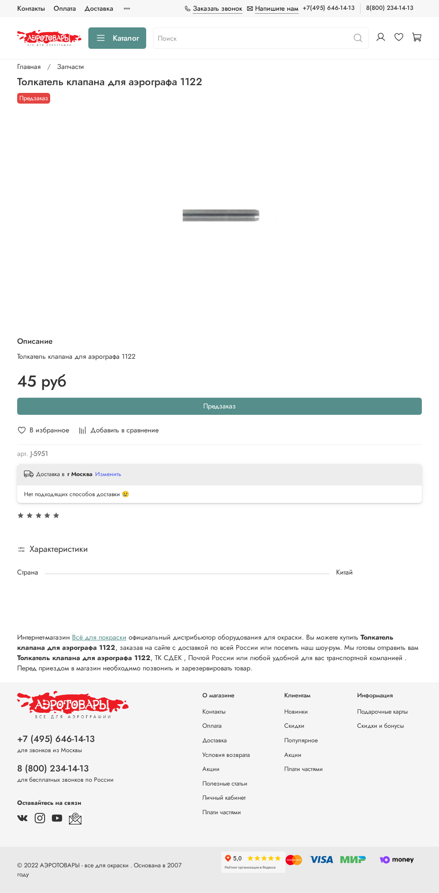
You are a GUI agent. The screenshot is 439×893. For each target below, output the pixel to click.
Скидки (294, 725)
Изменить (108, 474)
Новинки (296, 711)
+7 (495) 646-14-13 (56, 738)
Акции (211, 769)
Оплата (65, 8)
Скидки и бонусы (380, 725)
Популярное (301, 740)
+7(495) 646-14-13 (329, 7)
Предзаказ (219, 406)
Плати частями (221, 812)
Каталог (126, 38)
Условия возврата (226, 754)
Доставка (98, 8)
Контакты (31, 8)
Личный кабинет (224, 797)
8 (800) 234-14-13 (53, 768)
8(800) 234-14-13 (389, 7)
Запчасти (70, 66)
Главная (29, 66)
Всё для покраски (99, 637)
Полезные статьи (224, 783)
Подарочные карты (382, 711)
